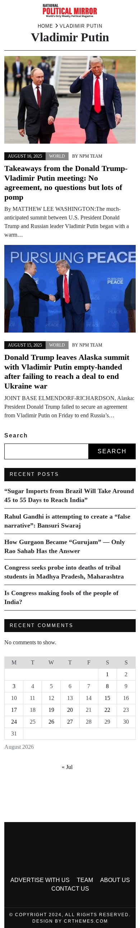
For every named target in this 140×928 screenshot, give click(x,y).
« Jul (67, 767)
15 (107, 698)
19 (51, 710)
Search (16, 435)
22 (107, 710)
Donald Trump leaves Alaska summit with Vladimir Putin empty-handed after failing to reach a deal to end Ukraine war (66, 371)
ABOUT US (115, 880)
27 (70, 722)
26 (51, 722)
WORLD (57, 156)
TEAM (85, 880)
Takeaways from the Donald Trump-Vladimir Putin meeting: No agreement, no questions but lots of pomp (65, 182)
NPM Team (90, 156)
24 (14, 722)
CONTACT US (70, 889)
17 (14, 710)
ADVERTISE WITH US (40, 880)
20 (70, 710)
